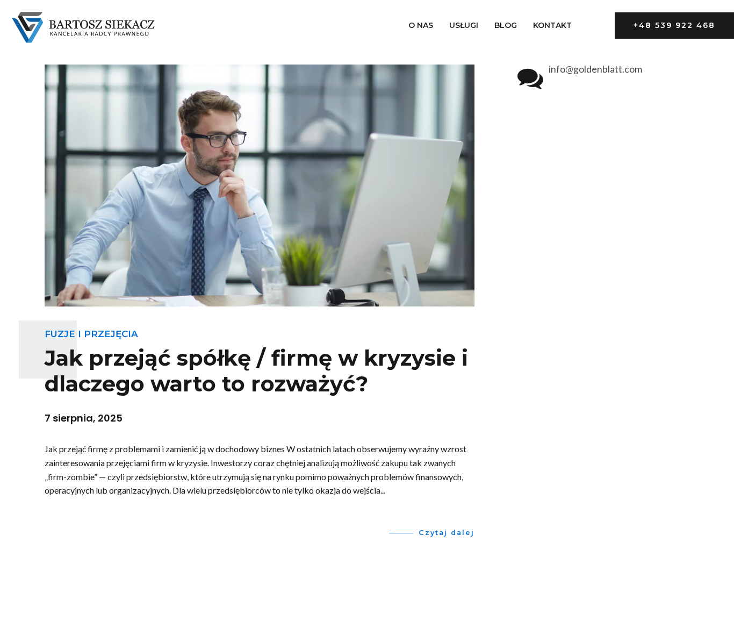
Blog (505, 25)
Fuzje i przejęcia (91, 334)
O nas (420, 25)
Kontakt (552, 25)
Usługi (463, 25)
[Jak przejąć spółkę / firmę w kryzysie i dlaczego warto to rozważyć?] (259, 185)
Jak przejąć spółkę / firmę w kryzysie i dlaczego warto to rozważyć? (256, 371)
